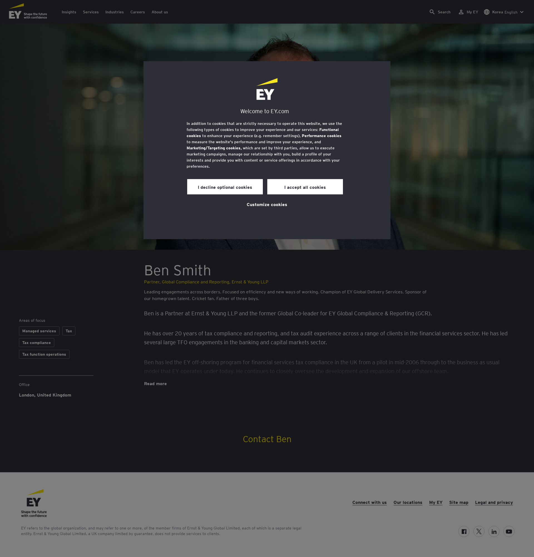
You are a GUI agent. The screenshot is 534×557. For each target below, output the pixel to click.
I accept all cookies (305, 187)
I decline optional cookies (225, 187)
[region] (267, 150)
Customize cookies (267, 204)
